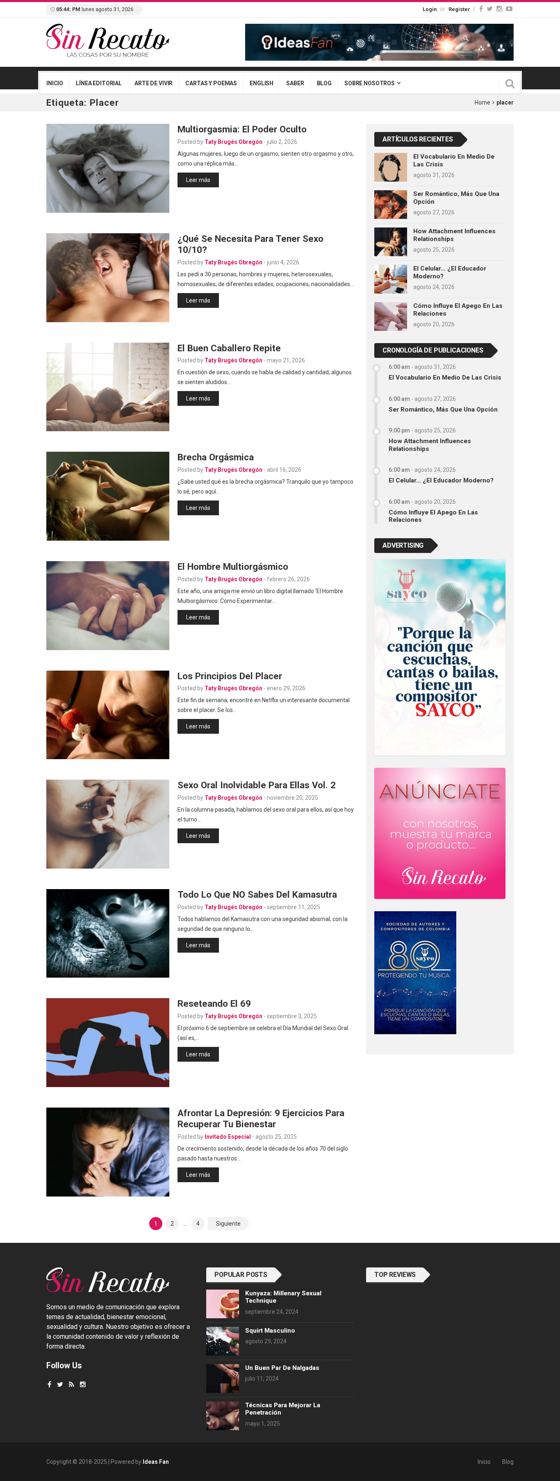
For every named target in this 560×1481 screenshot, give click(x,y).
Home (482, 102)
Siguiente (228, 1223)
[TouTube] (509, 9)
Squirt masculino (270, 1330)
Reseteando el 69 (214, 1003)
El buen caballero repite (229, 348)
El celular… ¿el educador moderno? (441, 480)
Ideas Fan (156, 1461)
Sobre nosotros (369, 83)
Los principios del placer (230, 676)
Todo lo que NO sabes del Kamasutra (257, 894)
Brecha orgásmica (216, 457)
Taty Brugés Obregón (233, 142)
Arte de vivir (153, 83)
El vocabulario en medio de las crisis (445, 377)
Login (430, 9)
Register (459, 9)
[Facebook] (481, 9)
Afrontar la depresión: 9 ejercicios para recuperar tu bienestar (261, 1118)
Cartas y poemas (211, 83)
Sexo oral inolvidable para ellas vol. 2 (257, 785)
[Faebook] (49, 1384)
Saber (295, 83)
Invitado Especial (228, 1136)
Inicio (54, 83)
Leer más (198, 180)
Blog (324, 83)
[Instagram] (499, 9)
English (261, 83)
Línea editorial (99, 83)
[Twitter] (489, 9)
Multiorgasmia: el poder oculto (242, 129)
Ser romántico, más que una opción (443, 409)
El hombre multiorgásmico (233, 566)
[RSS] (71, 1384)
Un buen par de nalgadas (282, 1368)
